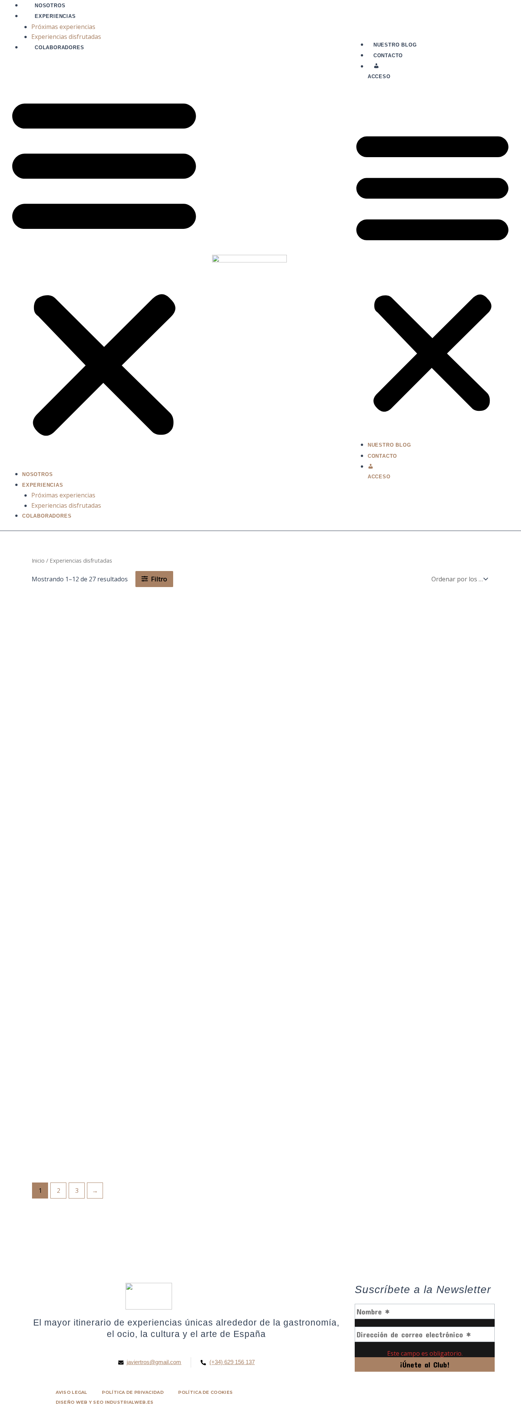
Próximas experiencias (63, 27)
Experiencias (55, 16)
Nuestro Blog (395, 45)
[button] (104, 265)
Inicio (38, 560)
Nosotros (50, 5)
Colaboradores (59, 47)
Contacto (388, 55)
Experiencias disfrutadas (66, 36)
